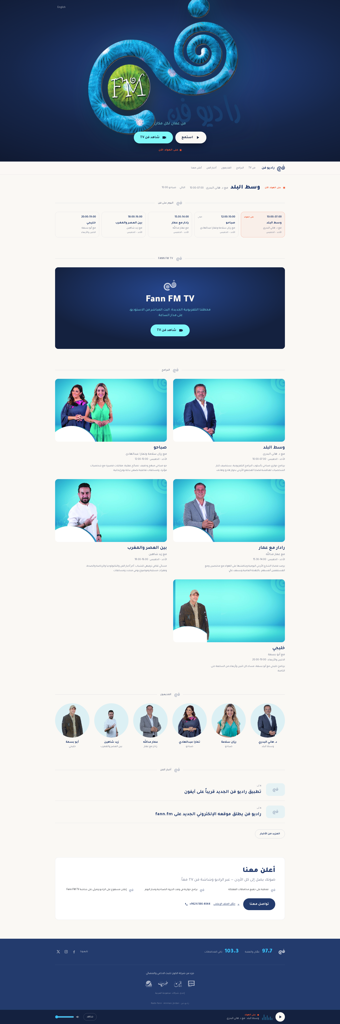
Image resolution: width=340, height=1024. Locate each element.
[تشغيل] (280, 1017)
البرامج (240, 168)
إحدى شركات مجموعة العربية (170, 993)
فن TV (252, 168)
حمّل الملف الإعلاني (224, 904)
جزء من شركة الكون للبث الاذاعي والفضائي (170, 973)
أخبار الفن (211, 168)
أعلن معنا (196, 168)
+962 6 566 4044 (199, 904)
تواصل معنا (259, 904)
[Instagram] (66, 952)
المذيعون (226, 168)
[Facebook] (74, 952)
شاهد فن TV (150, 137)
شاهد (90, 1017)
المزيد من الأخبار (270, 834)
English (61, 7)
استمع (187, 137)
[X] (58, 952)
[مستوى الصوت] (78, 1017)
